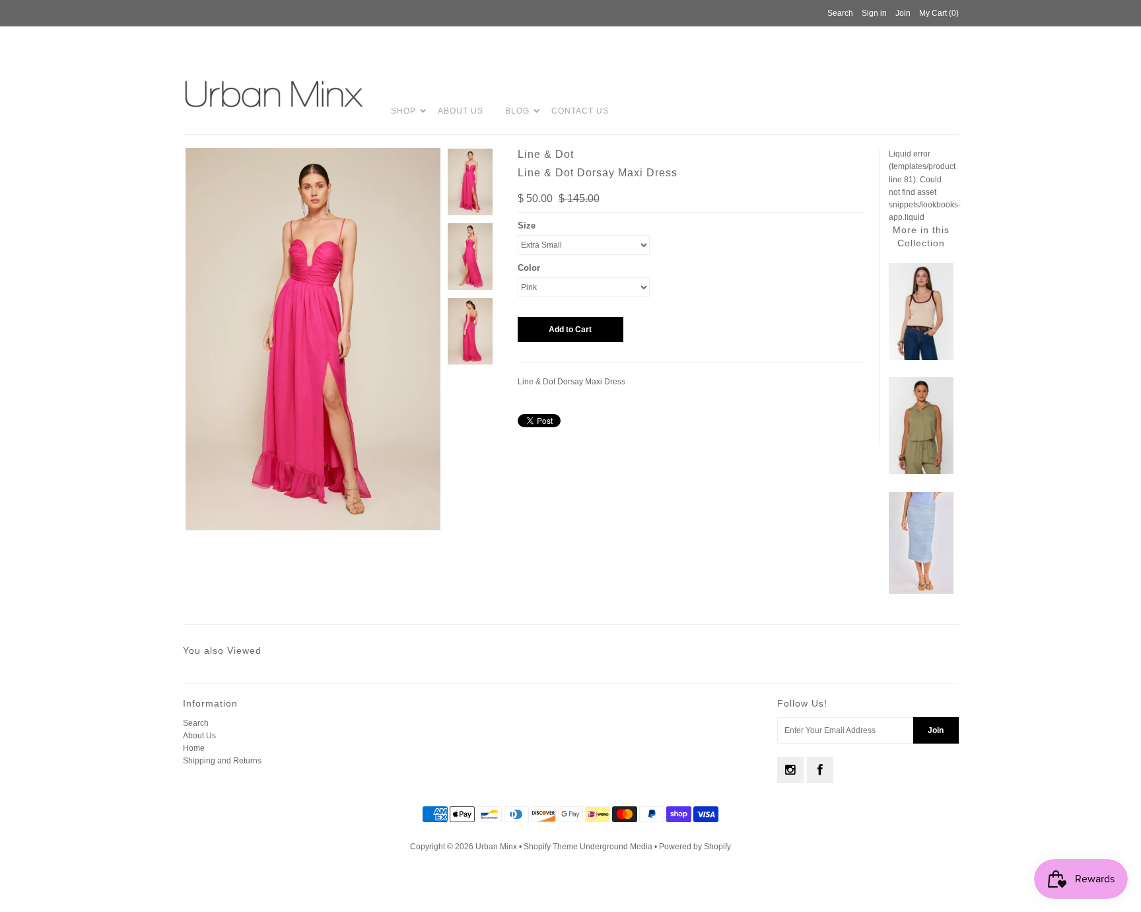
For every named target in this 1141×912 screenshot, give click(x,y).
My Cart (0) (939, 13)
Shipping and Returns (222, 760)
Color (529, 268)
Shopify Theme (551, 846)
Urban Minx (497, 846)
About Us (460, 111)
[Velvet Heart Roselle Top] (921, 471)
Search (196, 723)
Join (903, 13)
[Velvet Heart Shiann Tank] (921, 357)
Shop (403, 111)
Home (194, 748)
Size (527, 225)
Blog (517, 111)
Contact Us (580, 111)
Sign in (874, 13)
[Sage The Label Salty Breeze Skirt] (921, 591)
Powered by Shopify (695, 846)
